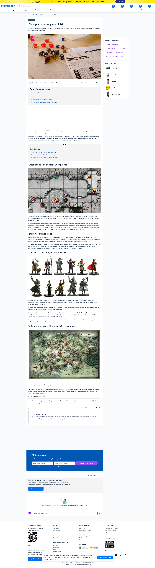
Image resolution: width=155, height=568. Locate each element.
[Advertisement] (116, 27)
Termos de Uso (57, 536)
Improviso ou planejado (37, 96)
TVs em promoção (83, 539)
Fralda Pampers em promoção (86, 538)
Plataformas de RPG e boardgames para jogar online (45, 155)
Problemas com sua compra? (112, 534)
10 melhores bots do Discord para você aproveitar (45, 157)
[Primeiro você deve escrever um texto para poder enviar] (99, 513)
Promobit (28, 14)
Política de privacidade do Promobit (61, 466)
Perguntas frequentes (110, 532)
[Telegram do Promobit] (125, 555)
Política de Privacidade (59, 534)
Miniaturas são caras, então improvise (41, 99)
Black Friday (82, 528)
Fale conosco (56, 530)
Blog (34, 14)
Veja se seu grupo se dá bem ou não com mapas (44, 102)
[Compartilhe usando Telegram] (99, 83)
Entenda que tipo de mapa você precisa (41, 92)
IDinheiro (55, 545)
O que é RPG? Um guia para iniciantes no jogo (43, 152)
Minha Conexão (57, 551)
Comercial (56, 528)
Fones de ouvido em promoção (86, 532)
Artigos (38, 14)
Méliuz (55, 549)
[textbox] (65, 513)
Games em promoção (84, 534)
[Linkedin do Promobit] (120, 555)
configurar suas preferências (74, 557)
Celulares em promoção (85, 530)
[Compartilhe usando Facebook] (89, 83)
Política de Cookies (58, 532)
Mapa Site (55, 538)
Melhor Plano (56, 547)
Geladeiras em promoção (85, 536)
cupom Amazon (32, 403)
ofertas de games (74, 401)
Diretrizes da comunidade (111, 528)
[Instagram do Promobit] (116, 555)
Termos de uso (49, 466)
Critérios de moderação (110, 530)
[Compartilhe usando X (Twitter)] (93, 83)
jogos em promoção (45, 401)
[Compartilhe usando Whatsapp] (96, 83)
